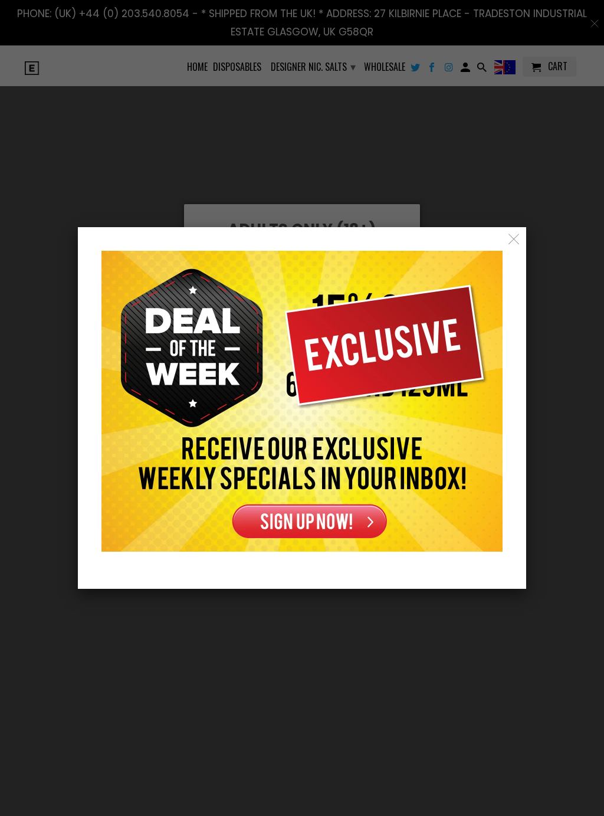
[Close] (514, 239)
